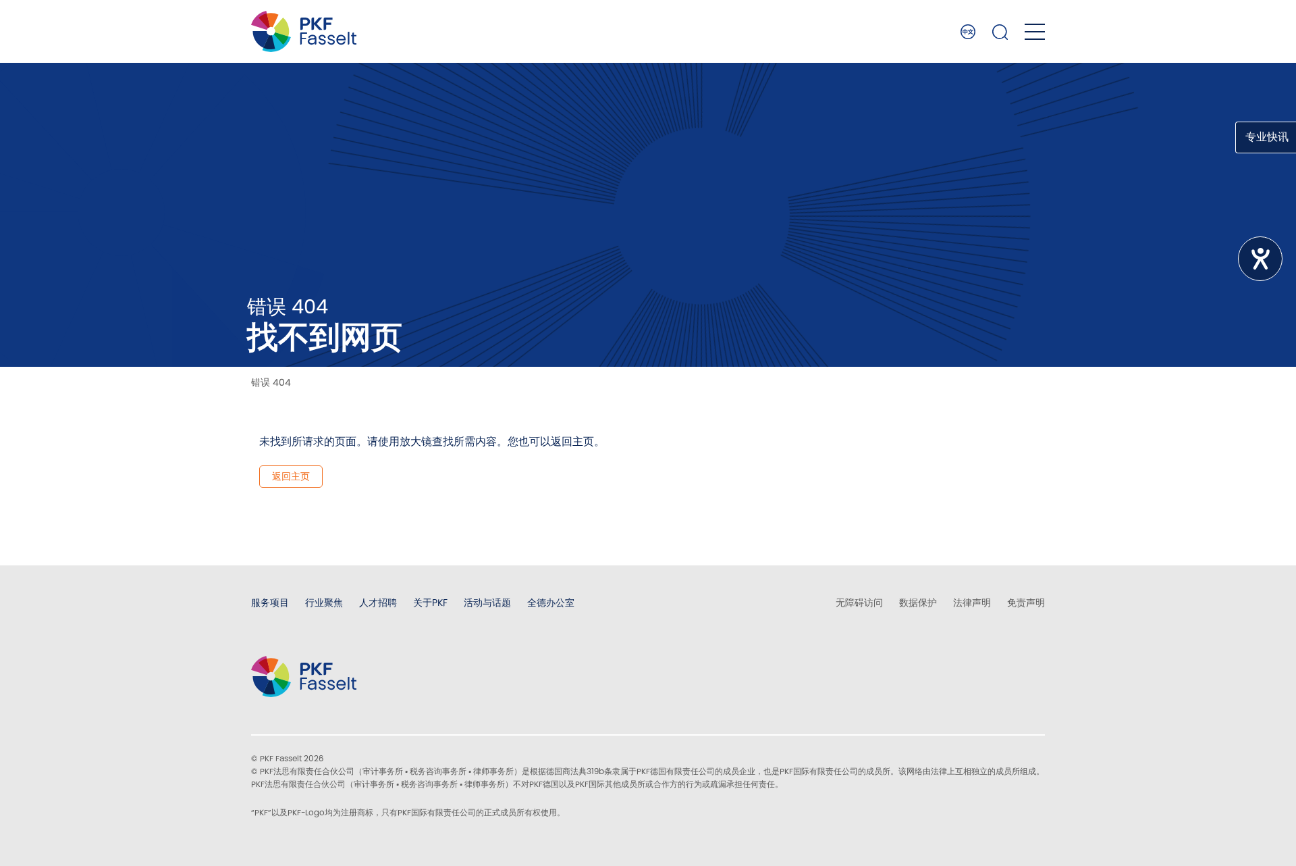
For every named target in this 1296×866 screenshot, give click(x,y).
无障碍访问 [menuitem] (859, 602)
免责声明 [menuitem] (1026, 602)
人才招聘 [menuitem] (378, 602)
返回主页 (291, 476)
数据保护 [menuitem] (918, 602)
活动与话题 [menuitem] (487, 602)
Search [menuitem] (1000, 32)
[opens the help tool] (1260, 258)
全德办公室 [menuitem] (550, 602)
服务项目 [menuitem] (270, 602)
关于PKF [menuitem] (430, 602)
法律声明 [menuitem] (972, 602)
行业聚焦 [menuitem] (324, 602)
